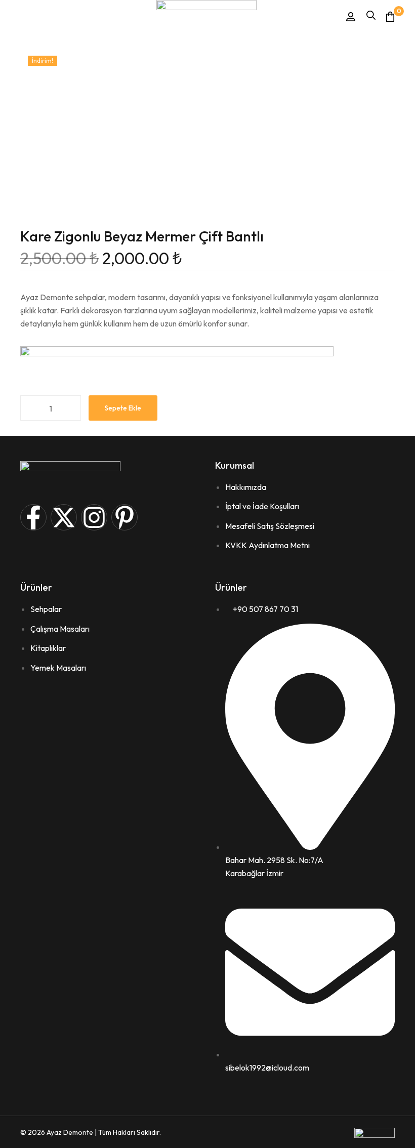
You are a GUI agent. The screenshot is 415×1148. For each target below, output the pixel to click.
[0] (390, 16)
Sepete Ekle (123, 408)
